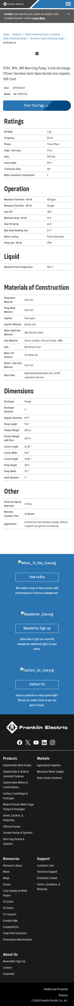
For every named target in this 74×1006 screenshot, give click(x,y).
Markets (43, 758)
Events (7, 884)
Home (6, 34)
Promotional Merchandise (17, 939)
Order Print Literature (15, 933)
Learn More (38, 18)
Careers (7, 967)
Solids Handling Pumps (15, 38)
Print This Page (34, 105)
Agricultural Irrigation (49, 765)
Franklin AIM (10, 920)
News (6, 871)
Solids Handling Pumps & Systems (42, 34)
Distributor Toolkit (47, 878)
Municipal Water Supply (50, 771)
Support (43, 858)
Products (17, 34)
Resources (11, 858)
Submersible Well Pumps (17, 765)
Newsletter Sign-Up (14, 961)
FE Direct (8, 901)
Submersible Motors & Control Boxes (15, 784)
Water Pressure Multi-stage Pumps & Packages (18, 806)
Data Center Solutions (49, 778)
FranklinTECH (10, 927)
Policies (63, 995)
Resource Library (12, 865)
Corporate (8, 974)
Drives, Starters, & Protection (13, 817)
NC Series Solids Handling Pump (47, 38)
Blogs (6, 878)
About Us (10, 954)
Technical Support (47, 871)
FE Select (8, 908)
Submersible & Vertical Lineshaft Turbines (16, 773)
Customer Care (45, 865)
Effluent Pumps (11, 826)
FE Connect (9, 914)
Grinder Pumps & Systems (17, 832)
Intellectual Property (56, 989)
